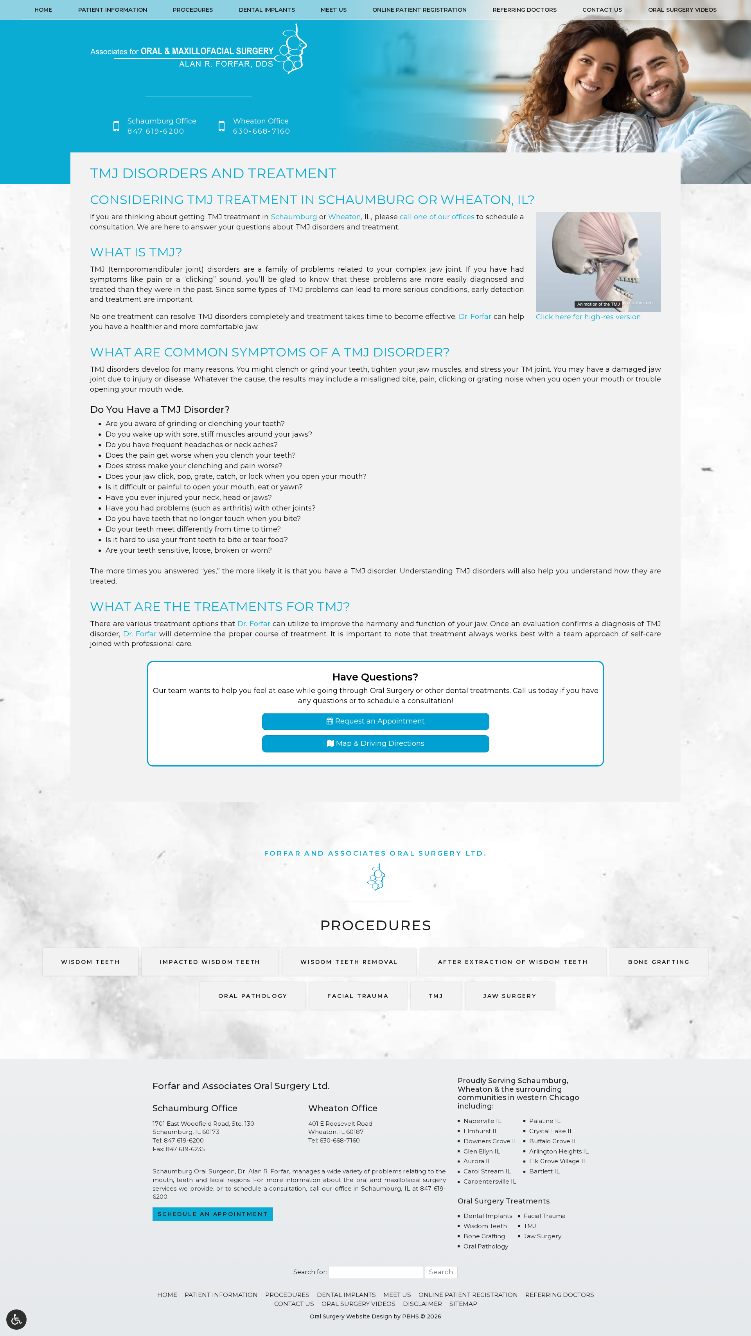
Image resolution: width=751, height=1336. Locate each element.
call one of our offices (437, 217)
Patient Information (112, 10)
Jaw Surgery (542, 1236)
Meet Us (334, 10)
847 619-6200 (184, 1140)
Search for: (310, 1272)
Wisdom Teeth (485, 1226)
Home (43, 10)
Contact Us (602, 10)
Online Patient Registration (419, 10)
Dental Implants (267, 10)
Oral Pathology (486, 1246)
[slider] (598, 306)
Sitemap (463, 1303)
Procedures (193, 10)
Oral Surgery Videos (682, 10)
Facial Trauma (545, 1216)
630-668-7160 (340, 1140)
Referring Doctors (525, 10)
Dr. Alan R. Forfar (263, 1171)
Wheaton (475, 199)
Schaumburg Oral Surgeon (194, 1171)
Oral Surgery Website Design (351, 1316)
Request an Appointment (379, 721)
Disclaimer (422, 1303)
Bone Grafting (484, 1236)
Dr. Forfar (475, 316)
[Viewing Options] (16, 1319)
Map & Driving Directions (379, 743)
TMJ (530, 1226)
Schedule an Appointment (213, 1214)
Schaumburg (366, 199)
